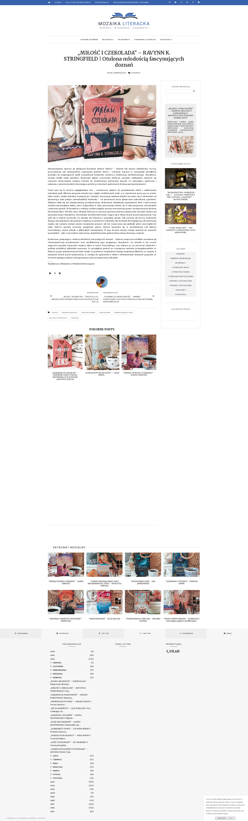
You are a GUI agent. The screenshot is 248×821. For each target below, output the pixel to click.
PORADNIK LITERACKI (145, 39)
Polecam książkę (88, 312)
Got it (231, 818)
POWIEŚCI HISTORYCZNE (180, 281)
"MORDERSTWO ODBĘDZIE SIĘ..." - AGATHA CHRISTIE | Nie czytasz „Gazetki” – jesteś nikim (180, 196)
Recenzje (75, 318)
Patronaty (124, 39)
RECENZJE (107, 39)
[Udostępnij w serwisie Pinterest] (60, 274)
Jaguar (55, 312)
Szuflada (165, 39)
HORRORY (180, 254)
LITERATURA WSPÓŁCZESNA (180, 276)
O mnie (58, 2)
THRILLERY (180, 290)
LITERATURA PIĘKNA (181, 272)
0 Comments (135, 73)
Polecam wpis (104, 312)
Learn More (221, 818)
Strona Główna (89, 39)
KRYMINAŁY (180, 263)
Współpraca (102, 2)
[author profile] (102, 282)
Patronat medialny (70, 312)
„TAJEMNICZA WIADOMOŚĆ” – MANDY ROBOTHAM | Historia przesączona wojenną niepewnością (128, 299)
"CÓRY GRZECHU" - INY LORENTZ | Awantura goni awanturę (180, 230)
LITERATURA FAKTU (180, 267)
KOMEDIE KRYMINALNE (181, 258)
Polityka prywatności (78, 2)
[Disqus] (102, 421)
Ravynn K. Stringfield (58, 318)
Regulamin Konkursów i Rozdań (131, 2)
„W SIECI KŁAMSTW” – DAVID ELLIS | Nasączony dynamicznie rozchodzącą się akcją (75, 299)
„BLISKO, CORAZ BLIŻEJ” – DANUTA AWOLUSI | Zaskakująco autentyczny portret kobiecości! (180, 113)
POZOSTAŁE (180, 294)
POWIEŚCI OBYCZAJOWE (181, 285)
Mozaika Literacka (29, 818)
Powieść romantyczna (123, 312)
